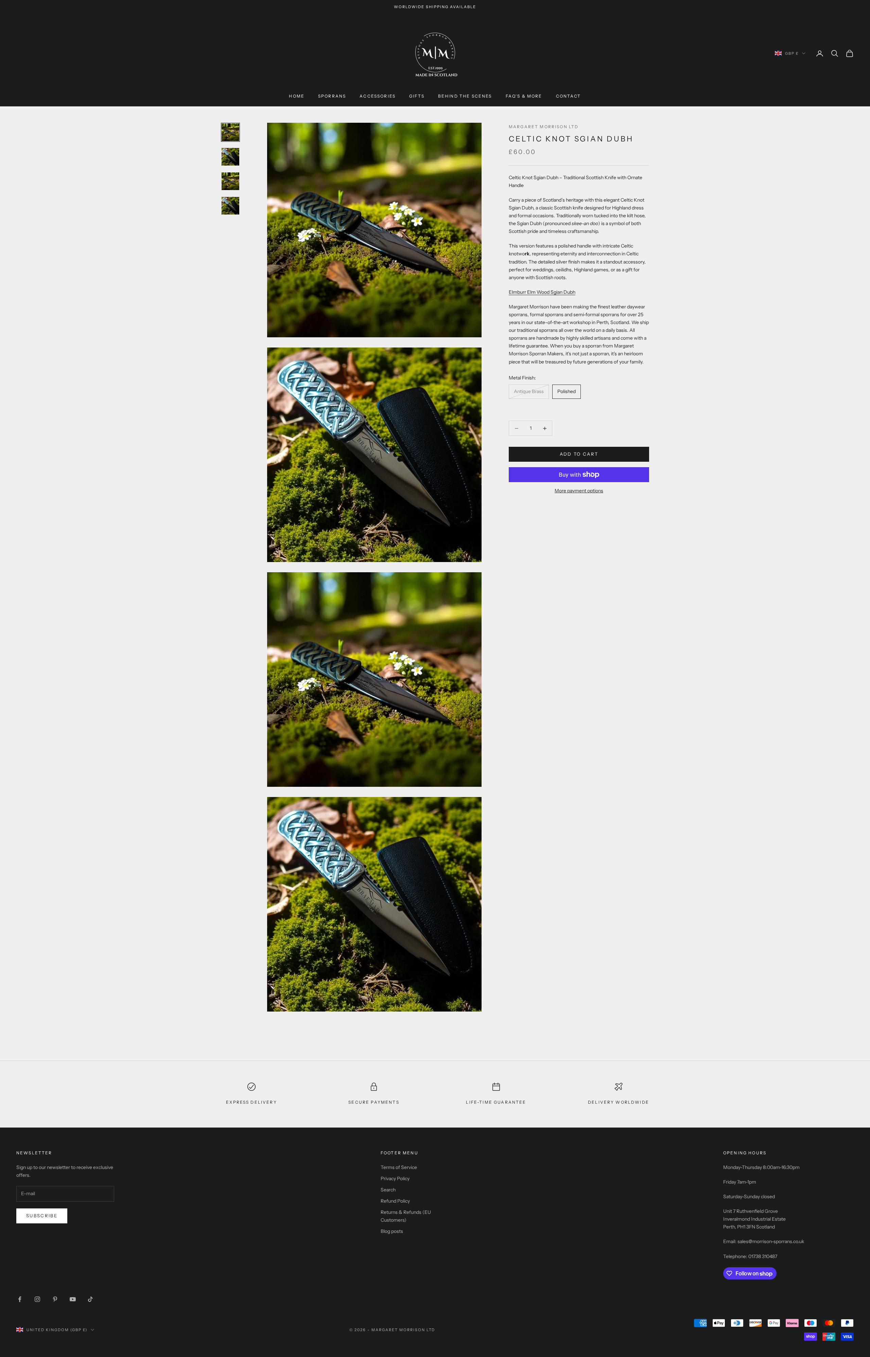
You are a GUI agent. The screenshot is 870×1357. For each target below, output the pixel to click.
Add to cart (579, 454)
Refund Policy (395, 1201)
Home (296, 96)
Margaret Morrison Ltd (543, 126)
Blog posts (392, 1231)
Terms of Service (399, 1167)
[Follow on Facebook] (19, 1299)
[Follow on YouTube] (72, 1299)
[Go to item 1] (230, 132)
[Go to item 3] (230, 181)
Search (388, 1190)
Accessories (378, 96)
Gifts (416, 96)
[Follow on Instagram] (37, 1299)
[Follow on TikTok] (90, 1299)
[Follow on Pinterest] (55, 1299)
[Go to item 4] (230, 205)
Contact (568, 96)
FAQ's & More (524, 96)
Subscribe (41, 1215)
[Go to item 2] (230, 156)
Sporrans (332, 96)
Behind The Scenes (465, 96)
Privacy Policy (395, 1178)
